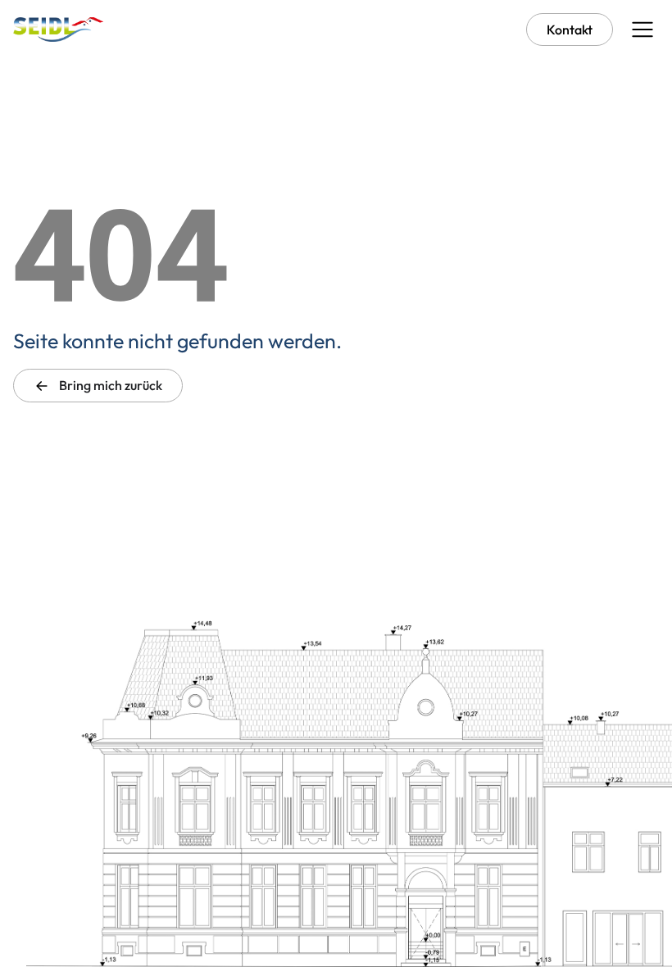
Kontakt (570, 29)
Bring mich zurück (109, 385)
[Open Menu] (642, 29)
